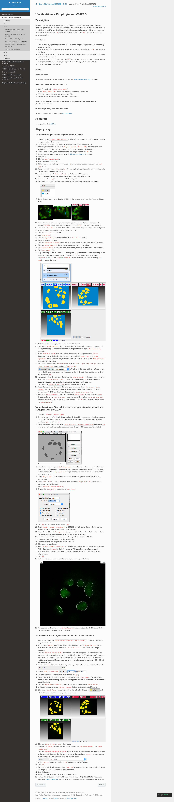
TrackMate (7, 58)
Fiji (4, 24)
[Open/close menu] (1, 18)
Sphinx (45, 798)
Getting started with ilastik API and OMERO (15, 35)
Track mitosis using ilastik (12, 49)
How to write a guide (8, 72)
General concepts (7, 14)
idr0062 (52, 124)
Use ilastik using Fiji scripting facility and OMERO (15, 45)
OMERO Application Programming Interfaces (13, 62)
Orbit (5, 52)
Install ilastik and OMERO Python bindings (14, 30)
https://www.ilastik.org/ (82, 79)
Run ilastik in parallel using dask (14, 39)
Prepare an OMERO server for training (14, 83)
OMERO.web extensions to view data (13, 69)
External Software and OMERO (11, 17)
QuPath (6, 55)
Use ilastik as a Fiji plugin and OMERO (16, 42)
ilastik (5, 27)
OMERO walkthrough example (11, 75)
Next (101, 784)
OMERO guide (15, 2)
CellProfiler (7, 21)
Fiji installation (67, 113)
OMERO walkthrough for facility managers (12, 79)
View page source (99, 6)
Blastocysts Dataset (77, 154)
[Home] (36, 4)
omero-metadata (52, 779)
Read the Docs (72, 798)
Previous (41, 784)
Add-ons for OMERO (8, 66)
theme (55, 798)
